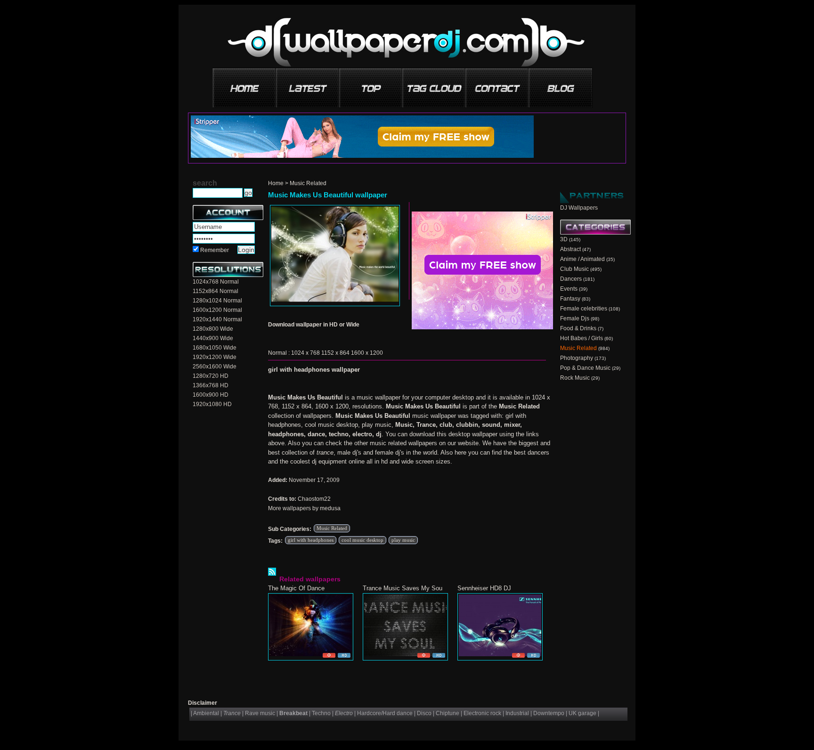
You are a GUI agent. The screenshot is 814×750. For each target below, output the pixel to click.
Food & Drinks (578, 328)
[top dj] (560, 84)
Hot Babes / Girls (581, 338)
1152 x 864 (335, 353)
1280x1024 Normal (217, 300)
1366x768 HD (210, 385)
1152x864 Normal (215, 291)
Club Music (574, 269)
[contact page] (497, 84)
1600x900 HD (210, 394)
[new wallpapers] (308, 84)
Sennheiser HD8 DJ (484, 588)
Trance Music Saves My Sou (402, 588)
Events (569, 288)
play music (403, 540)
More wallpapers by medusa (304, 508)
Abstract (570, 249)
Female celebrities (583, 308)
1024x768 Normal (216, 281)
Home (276, 183)
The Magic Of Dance (296, 588)
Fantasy (570, 298)
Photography (576, 358)
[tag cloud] (434, 84)
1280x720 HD (210, 376)
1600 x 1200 (367, 353)
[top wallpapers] (371, 84)
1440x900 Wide (213, 338)
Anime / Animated (582, 259)
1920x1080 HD (212, 404)
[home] (245, 84)
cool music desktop (362, 540)
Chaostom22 (314, 499)
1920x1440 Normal (217, 319)
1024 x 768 (305, 353)
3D (564, 239)
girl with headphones (311, 540)
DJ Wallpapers (579, 207)
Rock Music (575, 378)
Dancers (571, 279)
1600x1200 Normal (217, 310)
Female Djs (574, 318)
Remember (214, 250)
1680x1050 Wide (214, 347)
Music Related (308, 183)
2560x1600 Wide (214, 366)
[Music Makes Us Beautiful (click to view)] (335, 255)
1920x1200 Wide (214, 357)
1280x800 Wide (213, 329)
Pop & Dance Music (585, 368)
